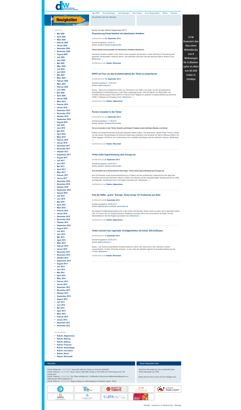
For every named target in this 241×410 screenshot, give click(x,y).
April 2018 (61, 134)
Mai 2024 (60, 75)
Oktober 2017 (62, 151)
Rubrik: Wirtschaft (113, 63)
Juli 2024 (61, 69)
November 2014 (63, 254)
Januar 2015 (62, 249)
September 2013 (64, 296)
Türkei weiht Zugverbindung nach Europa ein (114, 154)
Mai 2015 (60, 237)
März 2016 (61, 207)
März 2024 (61, 77)
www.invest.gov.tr (104, 85)
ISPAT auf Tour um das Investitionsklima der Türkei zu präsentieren (124, 73)
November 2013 (63, 290)
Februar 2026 (62, 42)
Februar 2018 (62, 139)
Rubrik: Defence (64, 341)
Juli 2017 (61, 160)
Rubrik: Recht (63, 353)
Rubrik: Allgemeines (114, 101)
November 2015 (63, 219)
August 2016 (62, 192)
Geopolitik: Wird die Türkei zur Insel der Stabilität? (90, 369)
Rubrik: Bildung (64, 338)
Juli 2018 (61, 125)
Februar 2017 (62, 175)
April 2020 (61, 95)
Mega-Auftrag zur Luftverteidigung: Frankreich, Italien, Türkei (93, 381)
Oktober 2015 (62, 222)
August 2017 (62, 157)
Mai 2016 (60, 201)
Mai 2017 (60, 166)
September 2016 (64, 190)
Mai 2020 (60, 92)
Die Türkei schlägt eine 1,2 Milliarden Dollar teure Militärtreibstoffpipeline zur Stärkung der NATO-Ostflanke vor (87, 377)
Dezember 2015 (63, 216)
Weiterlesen (97, 59)
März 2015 (61, 243)
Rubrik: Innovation (65, 350)
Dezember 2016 (63, 181)
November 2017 (63, 148)
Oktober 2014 (62, 257)
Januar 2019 (62, 107)
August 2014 (62, 263)
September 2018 (64, 119)
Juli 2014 (61, 266)
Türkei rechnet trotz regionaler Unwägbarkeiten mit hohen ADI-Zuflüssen (127, 230)
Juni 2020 (61, 89)
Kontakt (147, 405)
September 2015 (64, 225)
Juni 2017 (61, 163)
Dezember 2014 (63, 251)
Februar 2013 (62, 316)
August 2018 (62, 122)
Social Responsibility (152, 13)
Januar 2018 (62, 142)
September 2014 (64, 260)
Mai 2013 (60, 307)
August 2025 (62, 54)
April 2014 (61, 275)
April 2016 (61, 204)
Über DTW (95, 13)
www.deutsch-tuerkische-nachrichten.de (113, 206)
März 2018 (61, 137)
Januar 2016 (62, 213)
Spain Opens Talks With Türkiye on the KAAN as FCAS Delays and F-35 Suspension (86, 373)
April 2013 (61, 310)
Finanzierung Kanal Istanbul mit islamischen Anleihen (118, 33)
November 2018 (63, 113)
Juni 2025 (61, 60)
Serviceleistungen (109, 13)
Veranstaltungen (123, 13)
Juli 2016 (61, 195)
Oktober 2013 (62, 293)
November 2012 (63, 325)
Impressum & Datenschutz (162, 405)
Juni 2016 (61, 198)
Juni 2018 (61, 128)
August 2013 (62, 299)
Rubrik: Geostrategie (66, 347)
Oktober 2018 (62, 116)
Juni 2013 (61, 305)
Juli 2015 (61, 231)
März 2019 (61, 101)
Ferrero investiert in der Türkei (106, 111)
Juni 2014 (61, 269)
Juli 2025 (61, 57)
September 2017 (64, 154)
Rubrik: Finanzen (64, 344)
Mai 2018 (60, 131)
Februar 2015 (62, 245)
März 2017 (61, 172)
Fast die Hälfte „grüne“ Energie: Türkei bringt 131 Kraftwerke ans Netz (126, 194)
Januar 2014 (62, 284)
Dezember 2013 (63, 287)
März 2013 (61, 313)
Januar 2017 (62, 178)
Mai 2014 (60, 272)
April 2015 (61, 240)
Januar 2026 (62, 45)
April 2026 (61, 36)
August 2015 (62, 228)
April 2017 (61, 169)
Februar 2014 (62, 281)
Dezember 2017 (63, 145)
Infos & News (137, 13)
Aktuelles (174, 13)
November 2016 (63, 184)
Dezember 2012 (63, 322)
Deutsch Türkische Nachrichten (109, 123)
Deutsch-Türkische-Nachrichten (109, 45)
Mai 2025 (60, 63)
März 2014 (61, 278)
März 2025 (61, 66)
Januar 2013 (62, 319)
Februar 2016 (62, 210)
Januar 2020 (62, 98)
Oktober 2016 (62, 187)
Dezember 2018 (63, 110)
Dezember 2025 (63, 48)
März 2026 (61, 39)
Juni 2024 (61, 72)
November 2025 (63, 51)
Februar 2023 (62, 86)
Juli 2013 (61, 302)
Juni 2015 (61, 234)
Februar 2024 (62, 80)
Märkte (165, 13)
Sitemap (177, 405)
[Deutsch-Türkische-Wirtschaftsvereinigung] (61, 8)
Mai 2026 (60, 33)
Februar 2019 (62, 104)
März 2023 (61, 83)
